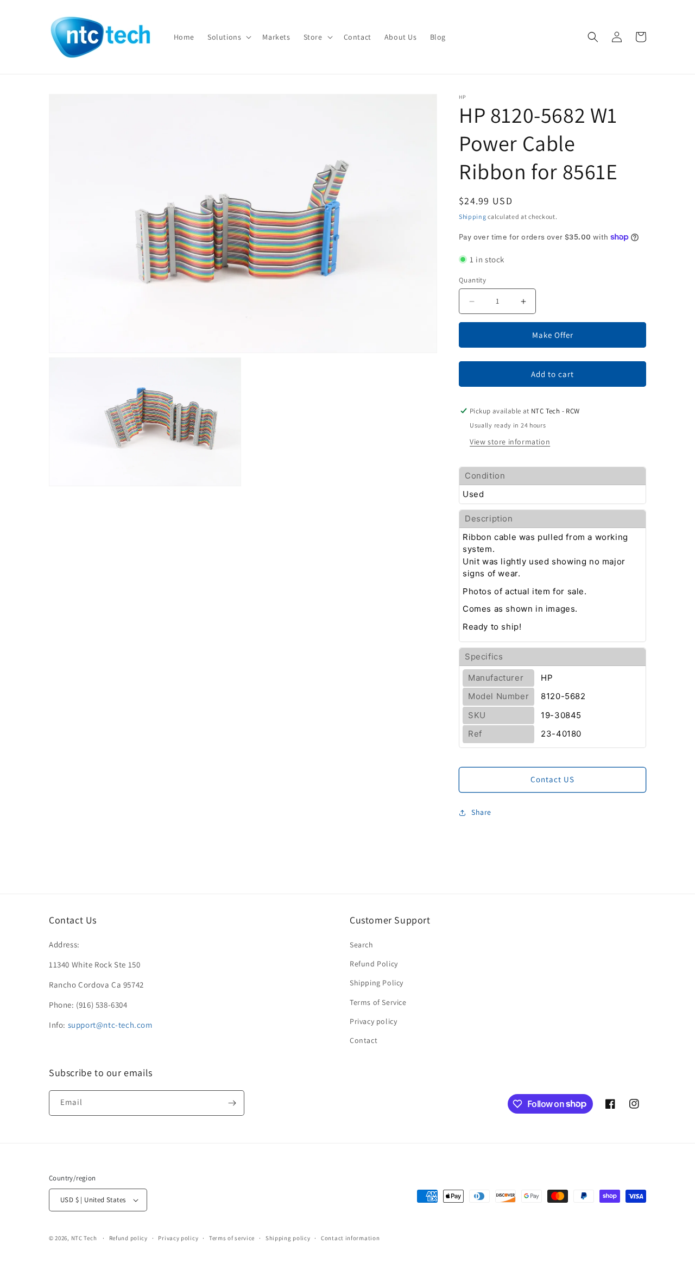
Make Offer (552, 335)
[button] (228, 37)
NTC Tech (84, 1238)
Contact (363, 1040)
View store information (510, 442)
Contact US (552, 779)
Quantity (472, 280)
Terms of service (232, 1238)
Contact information (350, 1238)
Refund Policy (374, 964)
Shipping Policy (376, 983)
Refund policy (128, 1238)
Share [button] (481, 812)
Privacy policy (373, 1021)
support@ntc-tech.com (110, 1025)
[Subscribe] (232, 1103)
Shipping (472, 216)
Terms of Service (378, 1002)
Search (362, 945)
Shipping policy (288, 1238)
